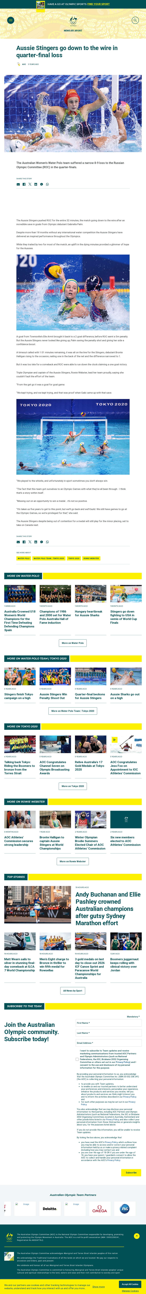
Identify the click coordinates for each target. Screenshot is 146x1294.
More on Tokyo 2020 (73, 786)
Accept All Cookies (130, 1284)
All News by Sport (72, 990)
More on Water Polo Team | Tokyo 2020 (72, 711)
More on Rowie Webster (73, 861)
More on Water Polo (73, 643)
